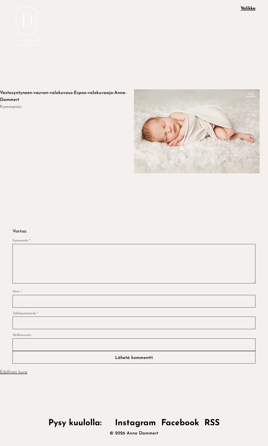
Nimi (17, 291)
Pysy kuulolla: (79, 423)
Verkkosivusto (22, 335)
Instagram (135, 423)
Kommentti (21, 240)
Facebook (180, 423)
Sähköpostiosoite (25, 313)
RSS (212, 423)
